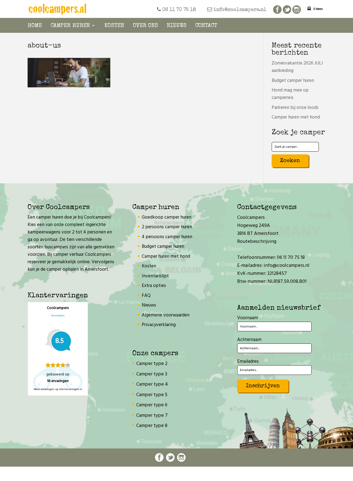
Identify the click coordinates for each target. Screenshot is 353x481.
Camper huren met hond (296, 117)
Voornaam (247, 318)
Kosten (114, 26)
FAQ (146, 295)
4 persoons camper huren (167, 237)
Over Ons (145, 26)
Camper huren (70, 26)
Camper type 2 (151, 364)
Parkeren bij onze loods (295, 107)
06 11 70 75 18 (178, 9)
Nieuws (176, 26)
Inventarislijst (155, 276)
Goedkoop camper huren (166, 217)
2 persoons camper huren (167, 227)
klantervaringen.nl (70, 389)
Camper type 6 (151, 405)
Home (35, 26)
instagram (296, 9)
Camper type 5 (151, 395)
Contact (206, 26)
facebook (277, 9)
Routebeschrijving (256, 242)
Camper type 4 (152, 384)
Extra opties (154, 285)
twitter (287, 9)
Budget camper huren (293, 80)
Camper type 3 (151, 374)
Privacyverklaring (159, 325)
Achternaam (249, 339)
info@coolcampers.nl (239, 9)
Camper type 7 (152, 416)
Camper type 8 (151, 426)
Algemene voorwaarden (165, 315)
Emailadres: (248, 361)
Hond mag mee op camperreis (290, 94)
